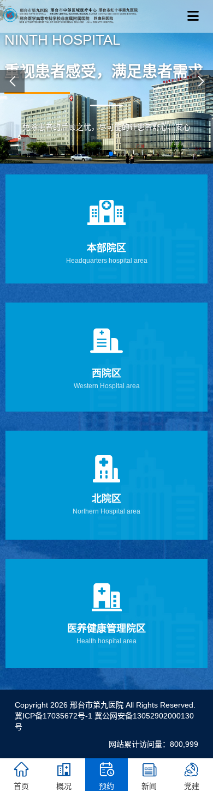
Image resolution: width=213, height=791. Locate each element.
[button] (102, 154)
